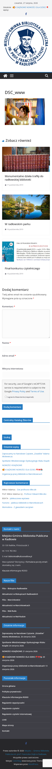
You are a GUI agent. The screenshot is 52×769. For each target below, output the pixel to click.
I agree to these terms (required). (20, 397)
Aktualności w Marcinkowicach (16, 605)
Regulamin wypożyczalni (13, 703)
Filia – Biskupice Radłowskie (14, 588)
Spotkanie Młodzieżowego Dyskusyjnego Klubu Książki (25, 461)
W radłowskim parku (17, 224)
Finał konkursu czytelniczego (22, 268)
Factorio (5, 502)
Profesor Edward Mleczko (35, 494)
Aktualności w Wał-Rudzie (13, 616)
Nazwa (6, 342)
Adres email (9, 355)
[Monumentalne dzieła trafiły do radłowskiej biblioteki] (26, 148)
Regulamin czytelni (10, 708)
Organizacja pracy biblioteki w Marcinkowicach (22, 474)
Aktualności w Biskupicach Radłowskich (20, 594)
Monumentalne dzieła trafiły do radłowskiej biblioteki (24, 177)
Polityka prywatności (11, 691)
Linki (4, 719)
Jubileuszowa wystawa (19, 498)
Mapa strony (8, 725)
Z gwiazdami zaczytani (23, 507)
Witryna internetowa (12, 368)
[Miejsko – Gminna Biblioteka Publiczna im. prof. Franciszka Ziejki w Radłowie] (5, 76)
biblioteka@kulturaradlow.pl (20, 556)
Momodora (7, 507)
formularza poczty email (36, 562)
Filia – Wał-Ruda (9, 611)
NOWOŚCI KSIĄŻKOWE (12, 465)
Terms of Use (37, 391)
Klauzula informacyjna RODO (14, 570)
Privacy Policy (18, 391)
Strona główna (8, 686)
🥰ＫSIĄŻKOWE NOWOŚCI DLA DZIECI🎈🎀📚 (22, 469)
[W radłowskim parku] (26, 196)
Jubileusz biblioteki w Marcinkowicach (27, 502)
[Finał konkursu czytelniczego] (26, 240)
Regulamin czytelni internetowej (17, 714)
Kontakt (5, 731)
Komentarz (8, 306)
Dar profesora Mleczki (26, 489)
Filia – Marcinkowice (11, 600)
